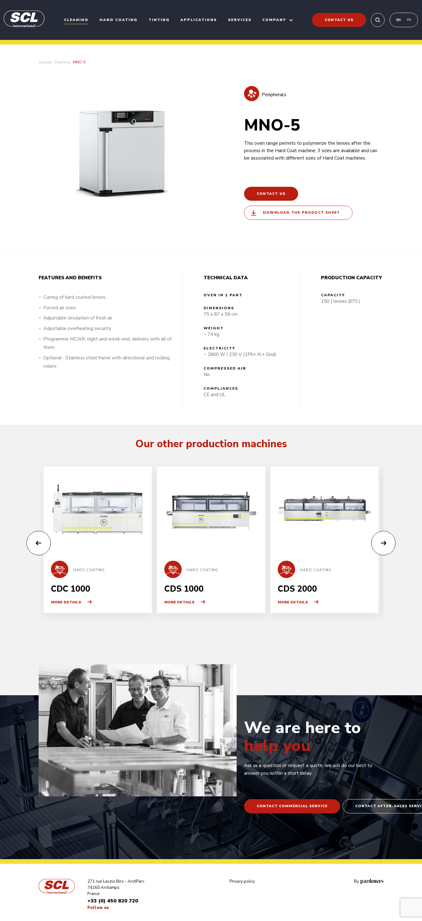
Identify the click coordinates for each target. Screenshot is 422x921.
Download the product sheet (301, 212)
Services (239, 19)
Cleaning (76, 19)
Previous (39, 543)
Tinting (159, 19)
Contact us (339, 19)
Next (383, 543)
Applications (198, 19)
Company (274, 19)
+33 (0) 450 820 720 (112, 900)
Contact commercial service (292, 805)
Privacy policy (242, 881)
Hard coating (118, 19)
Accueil (45, 62)
